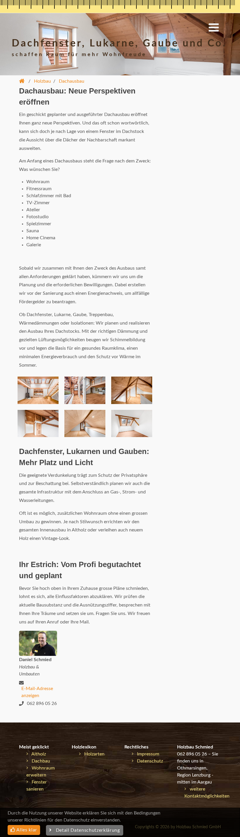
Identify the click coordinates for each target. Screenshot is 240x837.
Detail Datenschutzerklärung (86, 830)
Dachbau (39, 761)
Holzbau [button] (42, 81)
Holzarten (92, 754)
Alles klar (26, 830)
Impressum (146, 754)
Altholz (37, 754)
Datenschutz (148, 761)
